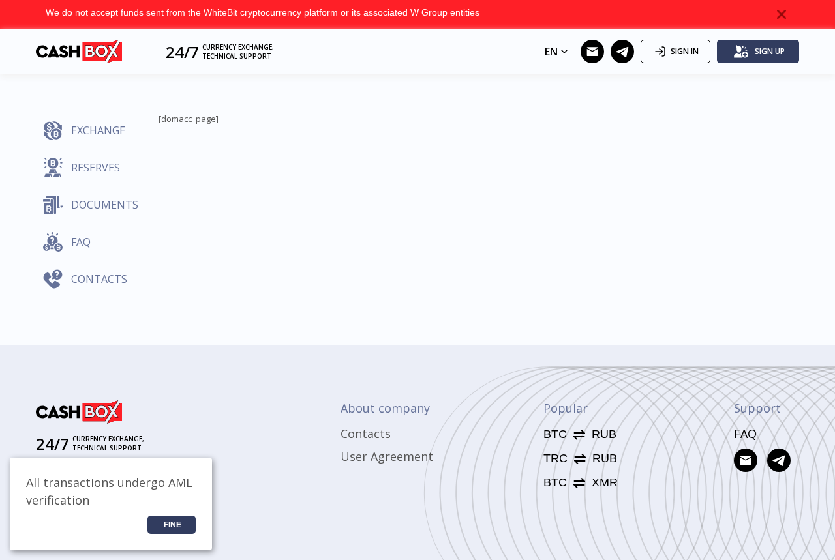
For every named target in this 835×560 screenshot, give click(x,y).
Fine (172, 524)
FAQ (745, 433)
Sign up (770, 51)
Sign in (685, 51)
